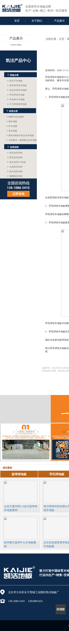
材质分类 (12, 110)
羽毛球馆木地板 (16, 95)
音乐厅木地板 (14, 81)
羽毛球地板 (56, 474)
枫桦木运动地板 (15, 117)
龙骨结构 (13, 146)
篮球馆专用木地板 (17, 85)
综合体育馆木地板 (17, 90)
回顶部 (61, 609)
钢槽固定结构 (14, 176)
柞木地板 (11, 126)
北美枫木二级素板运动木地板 (21, 140)
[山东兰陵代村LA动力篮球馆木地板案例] (20, 491)
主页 (61, 39)
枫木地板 (11, 121)
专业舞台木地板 (16, 99)
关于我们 (36, 20)
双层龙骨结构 (14, 157)
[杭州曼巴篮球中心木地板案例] (20, 528)
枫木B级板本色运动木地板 (20, 135)
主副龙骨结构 (14, 167)
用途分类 (13, 74)
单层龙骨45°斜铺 (16, 162)
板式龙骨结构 (14, 171)
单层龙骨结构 (14, 153)
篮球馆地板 (19, 474)
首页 (17, 20)
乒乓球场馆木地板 (17, 104)
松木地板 (11, 131)
